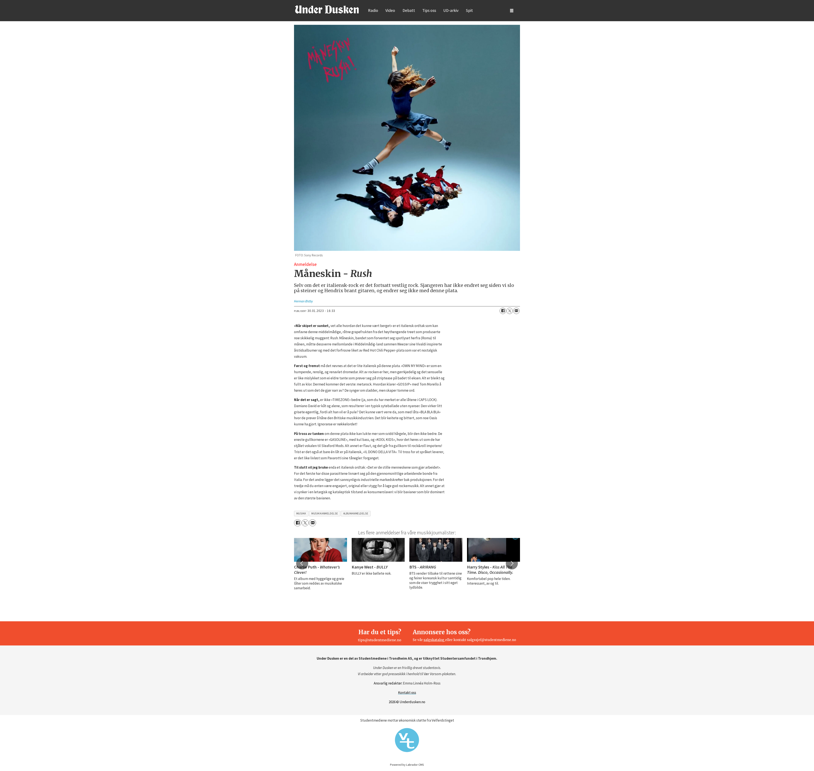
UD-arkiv (451, 10)
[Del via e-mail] (516, 311)
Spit (469, 10)
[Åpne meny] (512, 10)
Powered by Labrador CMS (407, 765)
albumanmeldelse (355, 513)
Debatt (409, 10)
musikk (301, 513)
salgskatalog (434, 640)
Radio (373, 10)
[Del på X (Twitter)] (509, 311)
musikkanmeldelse (324, 513)
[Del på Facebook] (503, 311)
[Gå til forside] (327, 9)
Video (390, 10)
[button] (302, 563)
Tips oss (429, 10)
